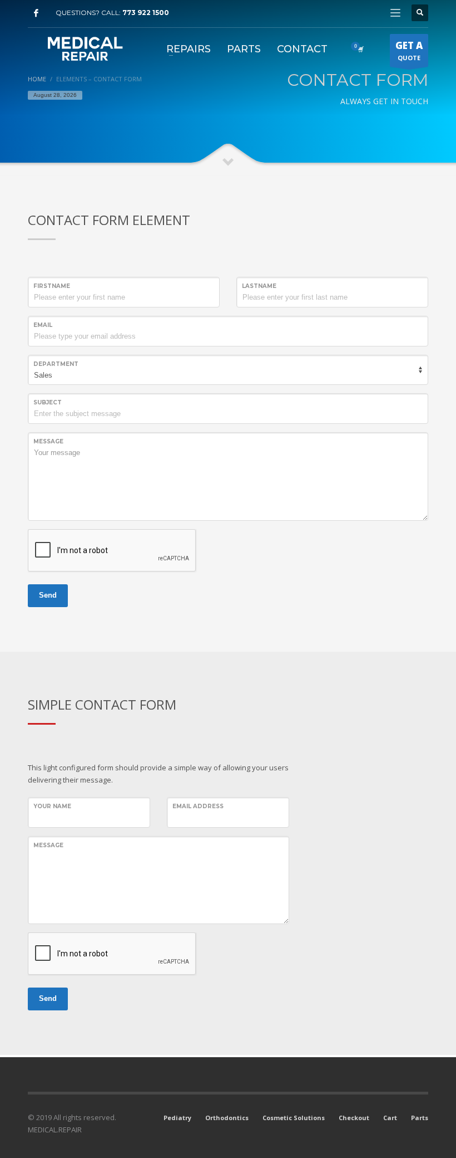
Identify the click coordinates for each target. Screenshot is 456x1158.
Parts (419, 1117)
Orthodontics (227, 1117)
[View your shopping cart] (360, 49)
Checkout (354, 1117)
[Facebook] (36, 12)
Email (42, 325)
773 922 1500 (145, 12)
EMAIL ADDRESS (198, 806)
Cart (390, 1117)
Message (48, 441)
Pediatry (177, 1117)
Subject (47, 402)
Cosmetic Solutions (293, 1117)
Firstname (51, 286)
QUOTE (409, 50)
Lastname (259, 286)
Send (48, 595)
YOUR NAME (52, 806)
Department (55, 364)
